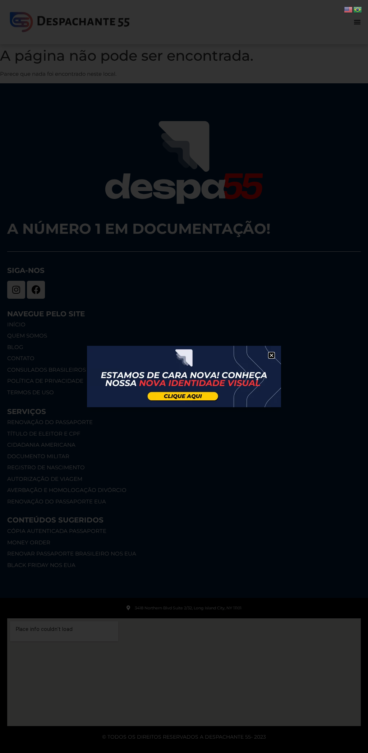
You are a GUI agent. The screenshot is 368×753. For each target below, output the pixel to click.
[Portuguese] (358, 9)
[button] (271, 355)
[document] (184, 376)
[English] (348, 9)
